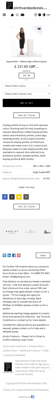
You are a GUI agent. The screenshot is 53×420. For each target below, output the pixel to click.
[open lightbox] (26, 41)
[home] (26, 5)
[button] (5, 14)
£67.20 (26, 75)
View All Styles (26, 115)
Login (43, 255)
